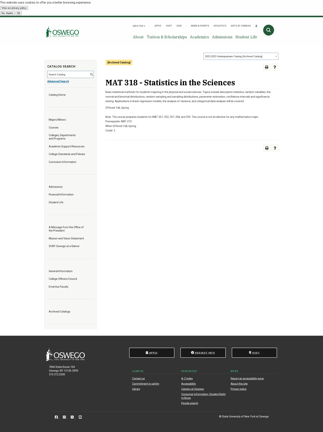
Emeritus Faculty (58, 286)
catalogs (105, 341)
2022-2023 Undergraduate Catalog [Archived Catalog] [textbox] (233, 56)
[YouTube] (80, 417)
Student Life (246, 36)
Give (179, 25)
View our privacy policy (14, 8)
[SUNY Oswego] (65, 360)
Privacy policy (239, 388)
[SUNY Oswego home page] (62, 31)
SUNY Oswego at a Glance (64, 246)
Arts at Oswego (241, 25)
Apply (158, 25)
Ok (18, 13)
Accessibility (188, 383)
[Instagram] (64, 417)
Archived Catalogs (59, 311)
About (138, 36)
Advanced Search (58, 81)
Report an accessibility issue (247, 378)
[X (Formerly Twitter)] (72, 417)
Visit (169, 25)
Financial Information (61, 194)
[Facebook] (56, 417)
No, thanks (7, 13)
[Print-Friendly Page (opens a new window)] (266, 67)
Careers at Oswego (192, 388)
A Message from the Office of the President (66, 229)
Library (136, 388)
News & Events (200, 25)
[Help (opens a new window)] (274, 67)
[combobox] (241, 56)
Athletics (219, 25)
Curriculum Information (62, 161)
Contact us (138, 378)
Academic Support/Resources (66, 146)
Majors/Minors (57, 119)
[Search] (268, 30)
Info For (138, 26)
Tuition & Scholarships (167, 36)
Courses (54, 127)
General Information (61, 271)
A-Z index (187, 378)
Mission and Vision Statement (66, 238)
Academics (199, 36)
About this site (239, 383)
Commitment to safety (145, 383)
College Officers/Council (63, 278)
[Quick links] (256, 26)
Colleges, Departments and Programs (62, 137)
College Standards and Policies (67, 154)
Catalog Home (57, 94)
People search (189, 403)
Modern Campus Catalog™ (210, 341)
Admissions (222, 36)
